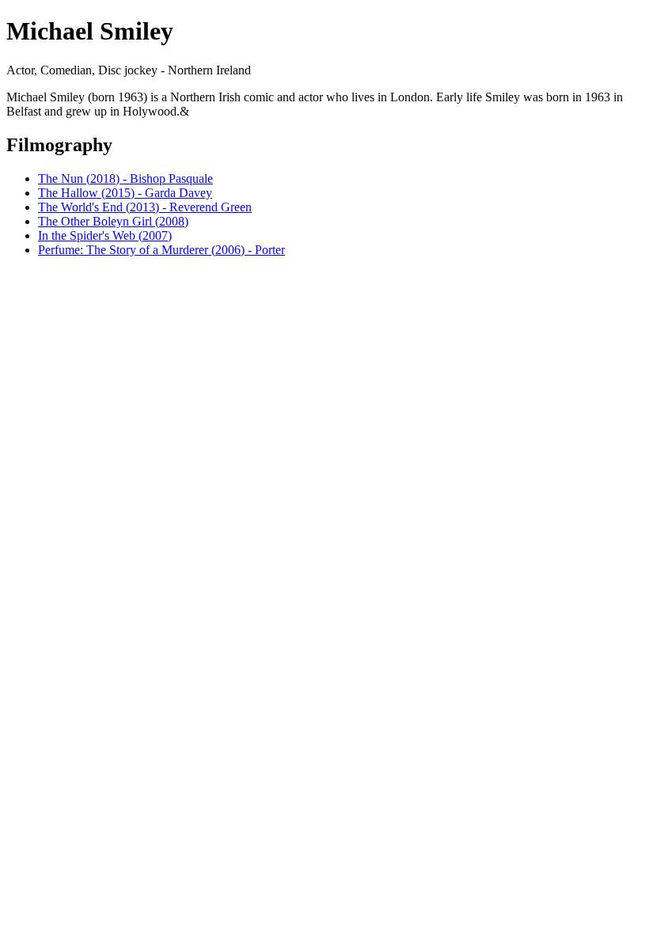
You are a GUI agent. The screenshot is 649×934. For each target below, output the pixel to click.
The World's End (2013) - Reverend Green (145, 207)
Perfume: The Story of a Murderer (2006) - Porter (161, 249)
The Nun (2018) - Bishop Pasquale (125, 178)
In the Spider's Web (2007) (105, 235)
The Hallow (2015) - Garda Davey (125, 192)
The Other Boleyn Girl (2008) (113, 221)
